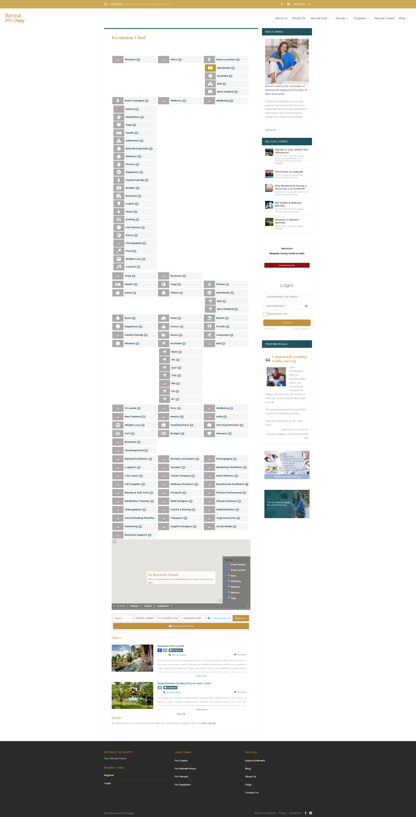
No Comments (179, 655)
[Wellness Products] (163, 484)
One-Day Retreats (229, 425)
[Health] (118, 133)
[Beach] (209, 318)
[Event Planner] (209, 475)
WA (175, 383)
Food (130, 250)
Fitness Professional (230, 492)
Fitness (132, 164)
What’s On (299, 18)
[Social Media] (209, 526)
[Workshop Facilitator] (209, 467)
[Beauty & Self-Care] (118, 492)
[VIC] (164, 359)
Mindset (131, 343)
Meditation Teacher (139, 501)
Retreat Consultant (184, 458)
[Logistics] (118, 467)
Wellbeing (224, 100)
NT (174, 399)
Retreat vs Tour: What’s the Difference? (146, 4)
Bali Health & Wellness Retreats (288, 204)
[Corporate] (209, 335)
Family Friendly (136, 180)
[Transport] (163, 518)
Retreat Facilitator (138, 458)
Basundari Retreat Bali (170, 645)
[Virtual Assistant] (209, 501)
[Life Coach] (118, 475)
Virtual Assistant (228, 501)
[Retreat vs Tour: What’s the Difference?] (269, 152)
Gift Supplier (134, 484)
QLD (175, 367)
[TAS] (164, 375)
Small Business (181, 425)
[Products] (163, 492)
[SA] (164, 391)
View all (181, 713)
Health (131, 132)
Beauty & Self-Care (138, 492)
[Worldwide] (210, 68)
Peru (175, 408)
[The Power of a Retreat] (269, 174)
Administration (227, 509)
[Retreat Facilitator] (118, 459)
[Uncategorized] (118, 450)
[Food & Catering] (163, 509)
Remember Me (277, 313)
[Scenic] (163, 326)
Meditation (134, 117)
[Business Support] (118, 535)
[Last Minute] (118, 227)
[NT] (164, 399)
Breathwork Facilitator (232, 484)
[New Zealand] (210, 91)
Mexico (176, 416)
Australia (224, 75)
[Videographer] (118, 509)
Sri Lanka (132, 408)
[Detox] (118, 235)
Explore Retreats (255, 760)
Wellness (133, 156)
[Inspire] (118, 203)
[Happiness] (118, 172)
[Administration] (209, 509)
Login (287, 322)
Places (135, 606)
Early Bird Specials (138, 148)
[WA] (164, 383)
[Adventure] (118, 140)
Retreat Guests (384, 18)
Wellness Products (183, 484)
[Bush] (118, 318)
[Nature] (118, 109)
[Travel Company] (163, 475)
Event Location (227, 59)
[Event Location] (209, 59)
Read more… (202, 676)
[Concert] (118, 266)
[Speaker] (163, 467)
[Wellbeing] (209, 100)
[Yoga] (118, 125)
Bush (129, 318)
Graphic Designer (182, 526)
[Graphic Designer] (163, 526)
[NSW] (164, 352)
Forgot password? (302, 328)
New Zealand (227, 91)
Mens (175, 59)
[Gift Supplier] (118, 484)
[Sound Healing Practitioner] (118, 518)
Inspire (131, 203)
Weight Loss (135, 258)
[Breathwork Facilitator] (209, 484)
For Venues (181, 776)
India (221, 416)
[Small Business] (163, 425)
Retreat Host (319, 18)
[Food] (118, 251)
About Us (281, 18)
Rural (175, 318)
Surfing (132, 219)
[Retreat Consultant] (163, 459)
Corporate (224, 334)
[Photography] (118, 243)
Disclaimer (295, 813)
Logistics (132, 467)
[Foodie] (209, 326)
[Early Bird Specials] (118, 148)
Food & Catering (182, 509)
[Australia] (210, 76)
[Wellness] (118, 156)
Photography (135, 243)
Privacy (283, 813)
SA (174, 391)
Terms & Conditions (265, 813)
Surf (129, 433)
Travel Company (182, 475)
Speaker (177, 467)
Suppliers (360, 18)
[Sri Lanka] (118, 408)
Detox (131, 235)
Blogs (300, 156)
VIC (175, 359)
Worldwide (225, 67)
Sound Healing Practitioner (141, 517)
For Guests (181, 760)
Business (133, 195)
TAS (175, 375)
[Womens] (118, 59)
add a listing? (208, 723)
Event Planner (226, 475)
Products (177, 492)
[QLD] (164, 367)
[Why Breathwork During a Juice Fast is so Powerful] (269, 188)
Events (121, 606)
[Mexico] (163, 416)
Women (294, 177)
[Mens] (163, 59)
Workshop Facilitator (231, 467)
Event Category (136, 100)
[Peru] (163, 408)
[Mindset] (118, 343)
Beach (222, 318)
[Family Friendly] (118, 180)
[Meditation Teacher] (118, 501)
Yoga (130, 124)
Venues (340, 18)
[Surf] (118, 433)
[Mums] (118, 211)
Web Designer (180, 501)
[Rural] (163, 318)
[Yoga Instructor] (209, 518)
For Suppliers (183, 784)
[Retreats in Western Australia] (269, 222)
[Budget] (118, 188)
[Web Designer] (163, 501)
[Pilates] (163, 292)
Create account (270, 328)
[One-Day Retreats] (209, 425)
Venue (148, 606)
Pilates (175, 292)
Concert (132, 266)
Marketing (133, 526)
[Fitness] (118, 164)
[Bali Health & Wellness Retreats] (269, 205)
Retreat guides (281, 158)
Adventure (134, 140)
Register (109, 775)
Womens (132, 59)
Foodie (222, 326)
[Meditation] (118, 117)
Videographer (135, 509)
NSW (176, 351)
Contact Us (252, 792)
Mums (131, 211)
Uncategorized (136, 450)
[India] (209, 416)
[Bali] (210, 83)
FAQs (248, 784)
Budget (132, 187)
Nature (131, 109)
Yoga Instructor (227, 517)
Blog (402, 18)
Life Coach (133, 475)
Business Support (137, 534)
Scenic (176, 326)
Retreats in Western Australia (287, 221)
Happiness (134, 172)
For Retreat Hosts (185, 768)
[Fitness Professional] (209, 492)
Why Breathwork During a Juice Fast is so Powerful (290, 187)
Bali (221, 83)
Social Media (225, 526)
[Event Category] (118, 100)
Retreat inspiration (293, 161)
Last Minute (135, 227)
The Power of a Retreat (289, 171)
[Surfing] (118, 219)
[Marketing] (118, 526)
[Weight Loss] (118, 259)
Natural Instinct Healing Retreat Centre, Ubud (184, 683)
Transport (178, 517)
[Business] (118, 196)
